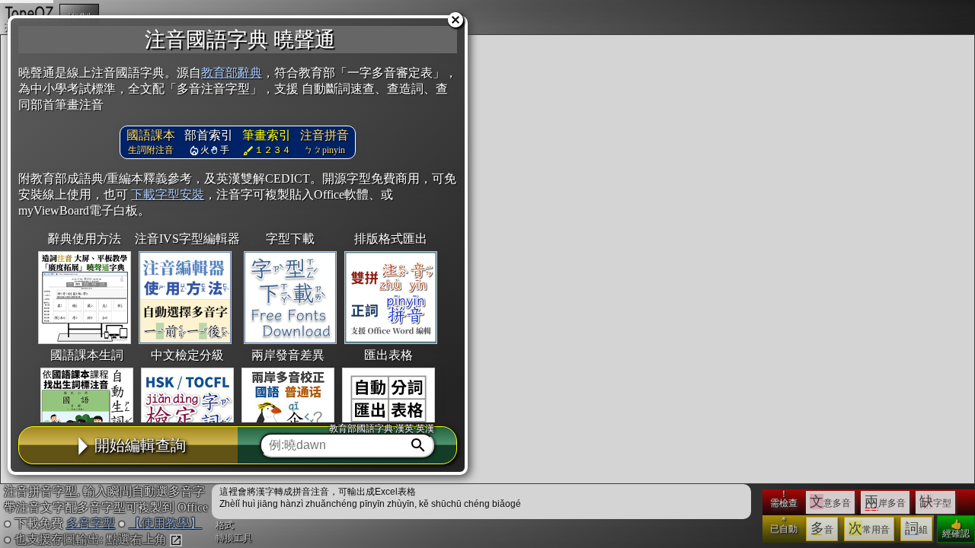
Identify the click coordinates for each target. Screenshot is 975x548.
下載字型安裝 (167, 194)
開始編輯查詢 (140, 445)
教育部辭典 (231, 72)
